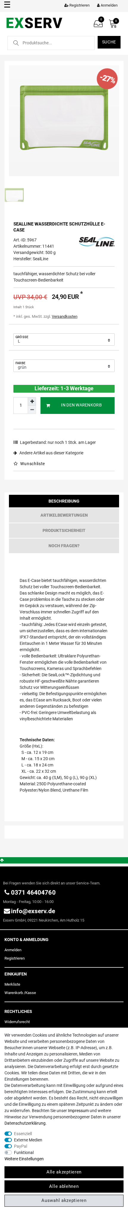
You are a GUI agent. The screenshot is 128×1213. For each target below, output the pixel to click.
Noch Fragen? (64, 545)
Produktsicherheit (64, 530)
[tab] (64, 502)
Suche (109, 42)
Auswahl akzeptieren (63, 1200)
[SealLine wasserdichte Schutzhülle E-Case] (64, 120)
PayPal (20, 1146)
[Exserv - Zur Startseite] (35, 22)
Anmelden (12, 950)
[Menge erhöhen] (32, 401)
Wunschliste (32, 463)
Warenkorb (13, 992)
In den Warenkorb (81, 405)
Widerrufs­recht (17, 1022)
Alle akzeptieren (64, 1172)
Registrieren (14, 958)
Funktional (24, 1152)
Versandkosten (64, 316)
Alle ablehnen (64, 1186)
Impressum (78, 1110)
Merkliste (12, 984)
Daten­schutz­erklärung (25, 1123)
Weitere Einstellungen (24, 1158)
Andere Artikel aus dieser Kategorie (50, 452)
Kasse (30, 992)
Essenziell (23, 1133)
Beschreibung (64, 501)
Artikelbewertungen (64, 515)
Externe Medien (28, 1140)
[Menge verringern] (32, 410)
